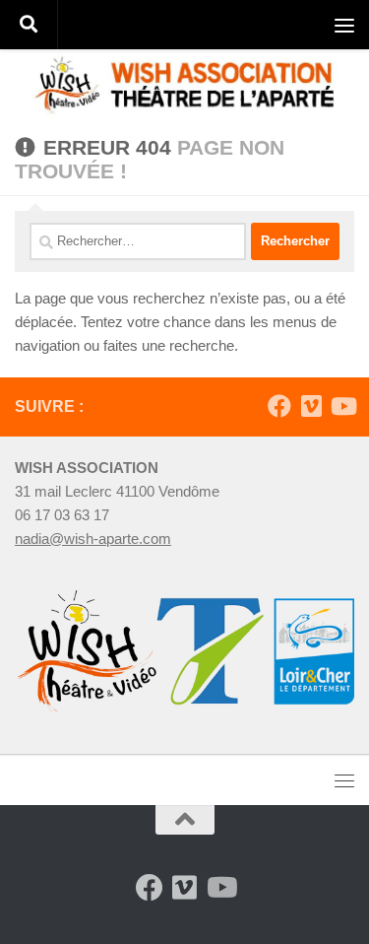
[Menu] (344, 24)
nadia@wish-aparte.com (93, 538)
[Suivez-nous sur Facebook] (279, 406)
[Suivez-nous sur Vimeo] (311, 406)
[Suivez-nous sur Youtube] (342, 406)
